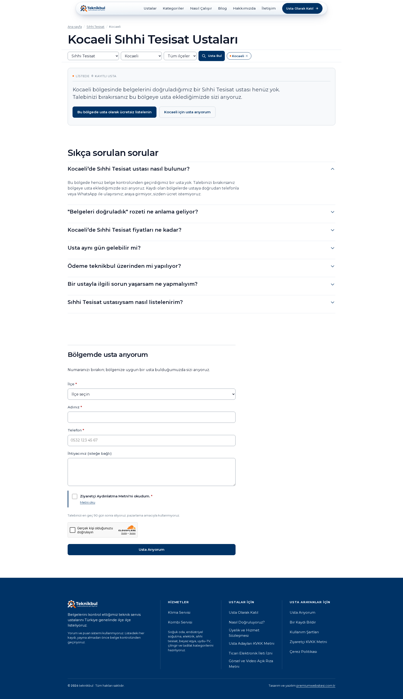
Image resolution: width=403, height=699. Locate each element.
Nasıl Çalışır (201, 8)
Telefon (76, 430)
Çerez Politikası (303, 651)
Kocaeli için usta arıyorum (187, 112)
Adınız (75, 407)
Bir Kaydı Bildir (303, 622)
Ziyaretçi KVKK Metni (308, 642)
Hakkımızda (244, 8)
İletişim (269, 8)
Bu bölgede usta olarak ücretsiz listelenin (114, 112)
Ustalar (150, 8)
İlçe (72, 384)
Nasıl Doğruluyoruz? (247, 622)
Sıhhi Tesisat (95, 26)
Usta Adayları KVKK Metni (251, 643)
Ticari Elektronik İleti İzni (250, 653)
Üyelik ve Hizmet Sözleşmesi (244, 633)
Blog (222, 8)
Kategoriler (173, 8)
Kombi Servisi (180, 622)
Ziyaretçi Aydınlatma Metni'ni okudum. (116, 496)
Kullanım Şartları (304, 632)
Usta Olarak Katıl (243, 612)
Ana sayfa (75, 26)
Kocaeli (240, 57)
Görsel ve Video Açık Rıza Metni (251, 663)
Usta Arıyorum (151, 549)
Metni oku (87, 502)
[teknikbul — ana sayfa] (92, 8)
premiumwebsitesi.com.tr (315, 685)
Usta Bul (215, 56)
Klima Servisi (179, 612)
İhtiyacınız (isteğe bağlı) (90, 453)
